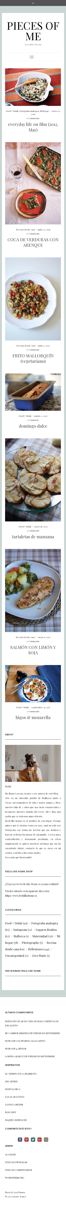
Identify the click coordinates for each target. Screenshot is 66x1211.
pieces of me (33, 30)
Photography (30, 942)
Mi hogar (44, 111)
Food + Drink (12, 111)
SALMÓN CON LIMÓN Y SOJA (33, 649)
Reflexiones (35, 949)
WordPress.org (14, 1177)
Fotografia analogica (29, 111)
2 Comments (33, 530)
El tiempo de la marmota (20, 1073)
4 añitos (21, 1048)
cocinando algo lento (30, 1040)
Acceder (10, 1154)
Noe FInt (10, 1112)
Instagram (20, 930)
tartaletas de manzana (33, 536)
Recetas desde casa (25, 229)
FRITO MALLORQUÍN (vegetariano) (33, 358)
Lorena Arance (14, 1056)
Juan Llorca (12, 1089)
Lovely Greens (14, 1104)
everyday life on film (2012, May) (33, 126)
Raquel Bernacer (16, 1119)
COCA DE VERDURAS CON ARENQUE (33, 242)
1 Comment (33, 420)
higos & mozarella (33, 717)
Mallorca (19, 936)
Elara (7, 1192)
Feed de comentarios (18, 1169)
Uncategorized (14, 955)
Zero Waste (39, 955)
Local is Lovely (14, 1096)
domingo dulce (33, 426)
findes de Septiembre (46, 1033)
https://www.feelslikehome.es (21, 895)
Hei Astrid (11, 1081)
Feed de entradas (16, 1162)
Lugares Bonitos (46, 930)
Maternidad (40, 936)
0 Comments (33, 118)
